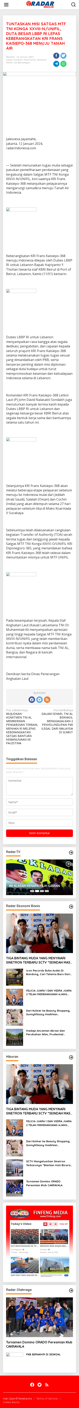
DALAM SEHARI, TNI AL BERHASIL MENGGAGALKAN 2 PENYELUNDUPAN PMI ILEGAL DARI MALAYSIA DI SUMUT (57, 721)
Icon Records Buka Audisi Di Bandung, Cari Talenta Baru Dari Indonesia (48, 972)
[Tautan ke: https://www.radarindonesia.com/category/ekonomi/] (71, 906)
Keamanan (30, 59)
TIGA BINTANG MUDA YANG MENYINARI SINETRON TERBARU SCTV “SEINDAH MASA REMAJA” (39, 960)
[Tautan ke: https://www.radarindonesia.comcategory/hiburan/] (71, 1057)
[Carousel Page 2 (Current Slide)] (37, 891)
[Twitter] (39, 699)
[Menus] (6, 4)
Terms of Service (47, 1398)
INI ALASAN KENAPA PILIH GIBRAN (34, 886)
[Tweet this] (63, 56)
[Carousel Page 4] (47, 891)
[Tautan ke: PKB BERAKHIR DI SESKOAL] (14, 1361)
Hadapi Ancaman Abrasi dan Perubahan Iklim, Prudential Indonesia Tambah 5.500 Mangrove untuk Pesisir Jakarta (47, 1032)
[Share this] (56, 56)
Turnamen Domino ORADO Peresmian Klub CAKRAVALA (44, 1183)
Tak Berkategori (21, 62)
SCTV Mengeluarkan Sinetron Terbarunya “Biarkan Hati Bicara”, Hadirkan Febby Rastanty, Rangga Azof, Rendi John (49, 1163)
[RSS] (47, 699)
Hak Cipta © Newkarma (17, 1398)
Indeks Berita (11, 1402)
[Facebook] (32, 699)
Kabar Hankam (14, 59)
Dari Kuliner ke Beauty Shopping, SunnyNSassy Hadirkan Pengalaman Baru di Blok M (48, 1012)
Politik (9, 62)
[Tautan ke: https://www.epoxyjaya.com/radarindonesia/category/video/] (71, 852)
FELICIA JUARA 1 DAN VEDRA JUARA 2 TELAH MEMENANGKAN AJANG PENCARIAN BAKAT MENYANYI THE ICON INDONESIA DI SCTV (49, 992)
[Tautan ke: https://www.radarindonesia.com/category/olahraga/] (71, 1290)
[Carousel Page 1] (32, 891)
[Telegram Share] (56, 64)
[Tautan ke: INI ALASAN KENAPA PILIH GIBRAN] (39, 877)
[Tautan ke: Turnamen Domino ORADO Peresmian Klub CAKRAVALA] (14, 1188)
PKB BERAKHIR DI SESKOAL (43, 1354)
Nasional (41, 59)
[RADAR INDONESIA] (40, 4)
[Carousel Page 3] (42, 891)
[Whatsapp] (63, 64)
